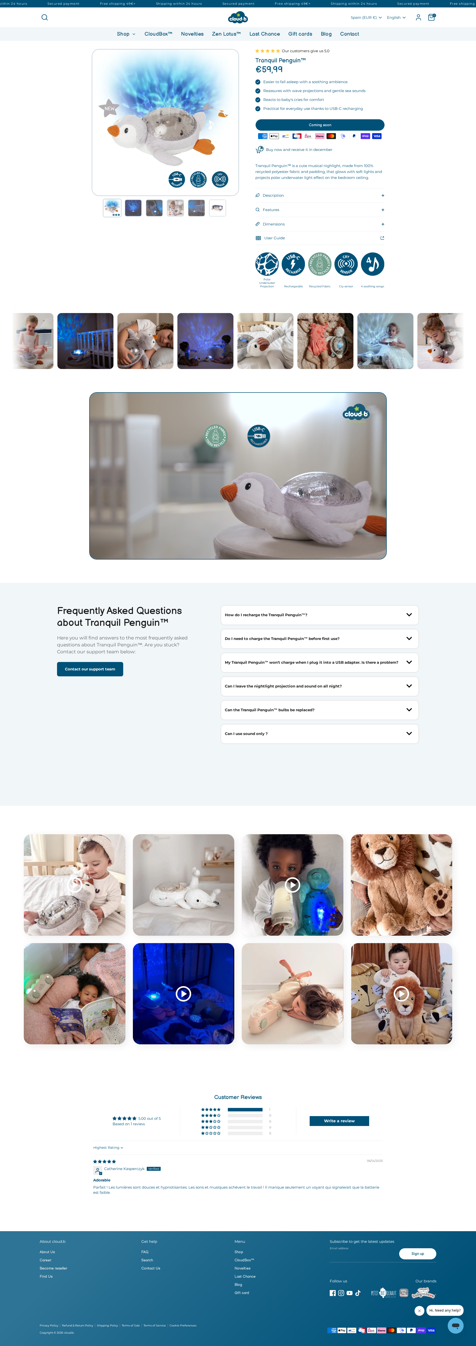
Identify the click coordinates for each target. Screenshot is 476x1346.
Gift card (242, 1293)
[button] (112, 208)
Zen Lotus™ (226, 34)
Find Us (46, 1276)
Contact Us (150, 1268)
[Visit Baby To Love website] (424, 1293)
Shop (124, 34)
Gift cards (300, 34)
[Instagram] (341, 1293)
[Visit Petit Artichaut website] (383, 1294)
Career (45, 1260)
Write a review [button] (339, 1121)
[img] (104, 1161)
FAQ (145, 1252)
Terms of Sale (131, 1325)
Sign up (418, 1253)
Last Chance (264, 34)
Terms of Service (155, 1325)
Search (147, 1260)
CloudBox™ (158, 34)
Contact (349, 34)
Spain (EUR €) (364, 17)
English (394, 17)
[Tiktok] (358, 1293)
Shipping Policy (107, 1325)
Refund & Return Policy (77, 1325)
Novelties (192, 34)
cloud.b (69, 1332)
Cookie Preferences (183, 1325)
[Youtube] (350, 1293)
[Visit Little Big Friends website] (404, 1293)
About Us (47, 1252)
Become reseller (53, 1268)
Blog (326, 34)
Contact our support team (90, 669)
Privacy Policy (49, 1325)
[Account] (418, 17)
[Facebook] (333, 1293)
